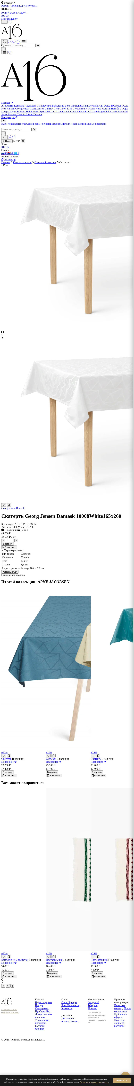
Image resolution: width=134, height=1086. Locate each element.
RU (3, 15)
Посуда (22, 123)
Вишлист (12, 18)
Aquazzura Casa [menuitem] (33, 105)
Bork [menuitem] (68, 105)
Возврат (74, 1021)
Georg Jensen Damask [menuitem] (42, 108)
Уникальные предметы (93, 123)
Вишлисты (73, 1005)
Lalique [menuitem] (5, 111)
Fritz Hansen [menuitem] (8, 108)
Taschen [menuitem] (12, 114)
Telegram (92, 1005)
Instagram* (93, 1002)
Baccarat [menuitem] (47, 105)
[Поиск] (4, 41)
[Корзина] (19, 41)
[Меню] (4, 22)
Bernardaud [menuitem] (58, 105)
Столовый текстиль (45, 162)
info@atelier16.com (10, 1013)
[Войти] (10, 41)
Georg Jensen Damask (13, 508)
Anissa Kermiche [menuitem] (15, 105)
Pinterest (92, 1008)
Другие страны (28, 5)
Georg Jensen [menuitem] (22, 108)
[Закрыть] (3, 49)
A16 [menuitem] (3, 105)
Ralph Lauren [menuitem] (77, 111)
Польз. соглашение (122, 1010)
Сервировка (33, 123)
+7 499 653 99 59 (9, 1010)
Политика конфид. (119, 1007)
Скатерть (6, 758)
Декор (57, 123)
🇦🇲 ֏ (10, 153)
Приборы (45, 123)
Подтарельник (54, 959)
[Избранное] (10, 21)
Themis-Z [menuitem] (22, 114)
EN (7, 15)
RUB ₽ (5, 12)
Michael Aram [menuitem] (54, 111)
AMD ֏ (21, 12)
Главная (5, 162)
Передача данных (119, 1021)
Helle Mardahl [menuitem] (103, 108)
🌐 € (16, 153)
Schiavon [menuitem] (123, 111)
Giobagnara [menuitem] (79, 108)
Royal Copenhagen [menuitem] (95, 111)
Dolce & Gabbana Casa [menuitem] (116, 105)
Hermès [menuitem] (115, 108)
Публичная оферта (120, 1015)
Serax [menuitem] (4, 114)
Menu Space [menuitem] (40, 111)
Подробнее (7, 761)
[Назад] (8, 986)
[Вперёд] (12, 986)
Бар (52, 123)
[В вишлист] (9, 505)
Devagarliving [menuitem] (96, 105)
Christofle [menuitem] (76, 105)
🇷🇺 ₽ (4, 153)
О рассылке (119, 1024)
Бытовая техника (39, 1027)
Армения (15, 5)
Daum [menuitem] (84, 105)
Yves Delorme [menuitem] (35, 114)
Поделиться (11, 572)
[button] (67, 335)
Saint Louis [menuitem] (112, 111)
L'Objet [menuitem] (124, 108)
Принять (121, 1080)
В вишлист (10, 547)
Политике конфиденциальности (94, 1082)
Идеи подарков (9, 123)
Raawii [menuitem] (66, 111)
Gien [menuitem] (56, 108)
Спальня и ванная (71, 123)
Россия (5, 5)
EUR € (13, 12)
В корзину (7, 544)
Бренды (5, 102)
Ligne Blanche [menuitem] (18, 111)
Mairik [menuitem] (29, 111)
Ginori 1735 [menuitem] (66, 108)
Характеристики (13, 550)
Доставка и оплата (67, 1019)
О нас (64, 1002)
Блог (4, 18)
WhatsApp (10, 159)
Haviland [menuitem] (90, 108)
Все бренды (8, 117)
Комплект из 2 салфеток (14, 959)
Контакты (66, 1008)
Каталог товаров (22, 162)
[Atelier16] (33, 99)
